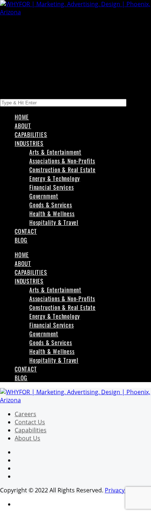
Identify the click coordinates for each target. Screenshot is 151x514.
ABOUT (23, 125)
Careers (25, 414)
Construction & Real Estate (62, 169)
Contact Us (30, 422)
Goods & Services (50, 204)
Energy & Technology (54, 178)
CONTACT (26, 231)
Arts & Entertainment (55, 152)
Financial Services (51, 187)
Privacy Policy (123, 490)
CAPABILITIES (31, 134)
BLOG (21, 240)
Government (43, 196)
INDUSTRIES (29, 143)
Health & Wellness (52, 213)
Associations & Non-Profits (62, 160)
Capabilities (31, 430)
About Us (27, 438)
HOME (22, 116)
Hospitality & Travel (53, 222)
